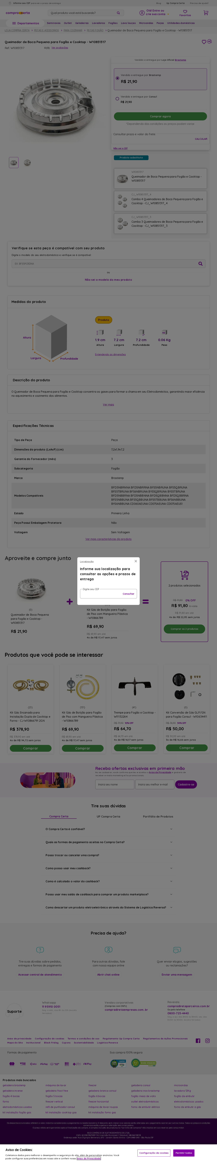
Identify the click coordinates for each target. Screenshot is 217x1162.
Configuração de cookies (154, 1152)
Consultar (128, 593)
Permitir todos (184, 1152)
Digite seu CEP (91, 589)
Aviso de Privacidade (89, 1158)
